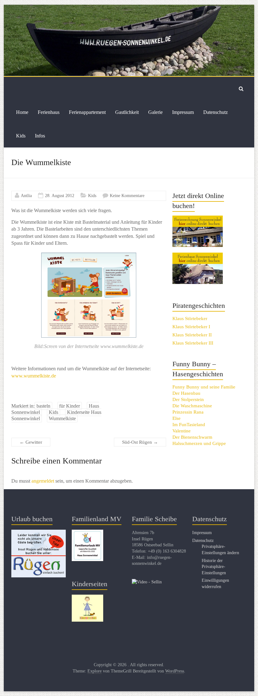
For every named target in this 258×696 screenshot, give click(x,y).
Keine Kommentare (127, 195)
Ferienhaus (48, 112)
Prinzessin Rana (188, 412)
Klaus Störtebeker (189, 318)
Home (22, 112)
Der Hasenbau (186, 393)
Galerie (155, 112)
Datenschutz (215, 112)
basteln (43, 406)
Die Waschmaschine (192, 405)
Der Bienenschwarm (192, 437)
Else (176, 418)
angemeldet (42, 481)
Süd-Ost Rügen (140, 442)
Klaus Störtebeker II (192, 334)
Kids (20, 135)
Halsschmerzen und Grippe (199, 443)
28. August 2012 (59, 195)
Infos (40, 135)
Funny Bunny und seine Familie (203, 386)
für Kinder (69, 406)
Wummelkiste (62, 418)
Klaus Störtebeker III (192, 342)
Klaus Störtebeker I (191, 326)
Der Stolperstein (188, 399)
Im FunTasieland (188, 424)
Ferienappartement (87, 112)
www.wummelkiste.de (33, 375)
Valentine (181, 430)
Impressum (183, 112)
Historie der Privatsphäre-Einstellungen (214, 566)
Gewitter (31, 442)
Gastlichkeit (127, 112)
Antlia (26, 195)
